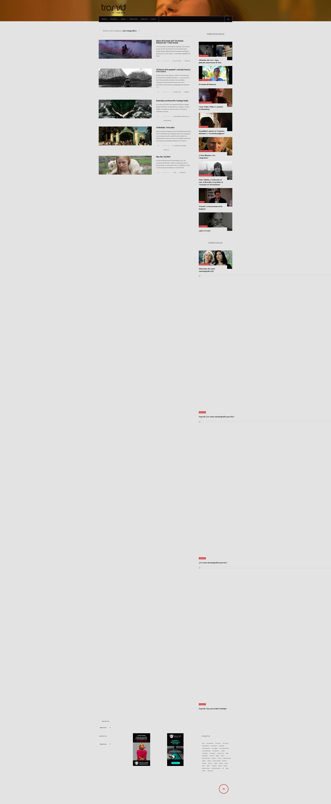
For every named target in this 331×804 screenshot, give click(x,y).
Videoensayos (133, 19)
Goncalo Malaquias (204, 79)
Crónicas (187, 60)
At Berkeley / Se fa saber (165, 127)
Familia (217, 755)
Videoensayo (210, 770)
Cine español (215, 748)
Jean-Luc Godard (216, 760)
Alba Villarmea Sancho (205, 150)
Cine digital (221, 745)
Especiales (144, 19)
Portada (104, 19)
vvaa (174, 172)
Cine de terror (214, 745)
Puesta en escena (206, 768)
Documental (205, 755)
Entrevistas (167, 120)
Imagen (204, 760)
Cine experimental (206, 750)
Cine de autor (225, 743)
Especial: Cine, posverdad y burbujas (213, 709)
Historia (219, 758)
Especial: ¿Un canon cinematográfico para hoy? (216, 417)
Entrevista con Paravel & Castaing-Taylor (172, 100)
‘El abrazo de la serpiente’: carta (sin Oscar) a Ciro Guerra (173, 70)
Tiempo (203, 770)
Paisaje (220, 765)
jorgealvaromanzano (205, 102)
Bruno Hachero (203, 55)
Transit (153, 19)
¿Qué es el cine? (205, 231)
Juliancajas (177, 92)
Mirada (215, 763)
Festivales (214, 758)
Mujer (203, 765)
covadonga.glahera (179, 145)
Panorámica (114, 19)
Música (208, 765)
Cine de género (205, 745)
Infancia (209, 760)
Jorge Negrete (203, 126)
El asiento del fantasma (207, 84)
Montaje (221, 763)
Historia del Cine (227, 758)
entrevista (211, 755)
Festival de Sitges (206, 758)
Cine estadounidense (224, 748)
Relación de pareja (216, 768)
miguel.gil (186, 116)
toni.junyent (177, 60)
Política (225, 765)
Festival (222, 755)
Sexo (223, 768)
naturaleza (214, 765)
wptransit (202, 412)
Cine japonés (212, 753)
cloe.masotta (177, 116)
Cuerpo (227, 753)
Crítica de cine (220, 753)
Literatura (224, 760)
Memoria (204, 763)
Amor (203, 743)
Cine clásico (218, 743)
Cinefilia (223, 750)
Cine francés (205, 753)
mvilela (201, 201)
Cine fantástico (215, 750)
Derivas (123, 19)
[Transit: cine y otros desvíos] (113, 8)
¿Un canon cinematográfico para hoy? (213, 563)
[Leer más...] (158, 61)
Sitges (227, 768)
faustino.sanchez (204, 264)
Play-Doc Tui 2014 (163, 157)
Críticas (166, 149)
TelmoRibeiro (203, 226)
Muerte (226, 763)
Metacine (210, 763)
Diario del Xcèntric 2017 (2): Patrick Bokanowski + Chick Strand (169, 42)
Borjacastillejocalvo (205, 175)
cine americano (209, 743)
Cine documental (206, 748)
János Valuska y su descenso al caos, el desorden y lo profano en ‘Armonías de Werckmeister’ (211, 182)
